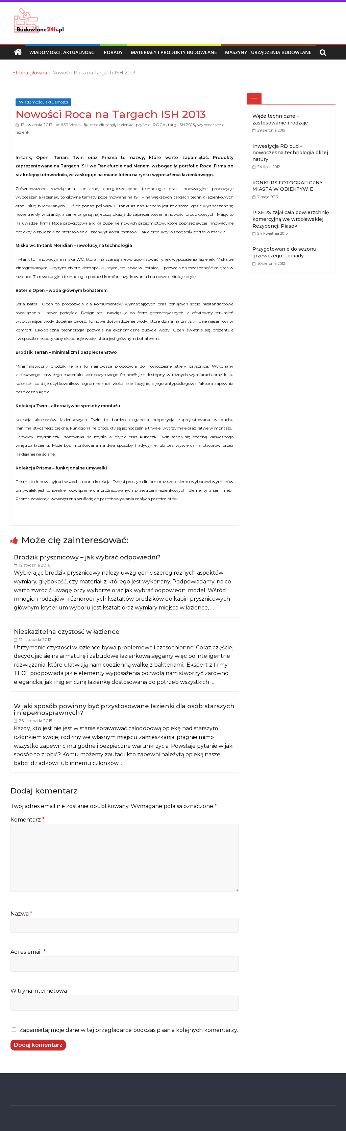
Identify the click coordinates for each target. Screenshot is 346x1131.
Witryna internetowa (38, 991)
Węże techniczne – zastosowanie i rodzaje (280, 119)
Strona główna (30, 73)
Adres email (28, 952)
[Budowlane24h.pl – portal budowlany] (17, 52)
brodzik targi (102, 124)
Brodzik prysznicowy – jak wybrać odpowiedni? (87, 557)
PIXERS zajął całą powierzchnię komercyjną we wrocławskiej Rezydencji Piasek (290, 219)
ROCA (159, 124)
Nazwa (21, 913)
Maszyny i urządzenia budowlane (268, 52)
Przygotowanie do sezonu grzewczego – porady (284, 252)
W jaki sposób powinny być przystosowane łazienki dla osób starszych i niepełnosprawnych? (124, 709)
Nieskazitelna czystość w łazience (67, 632)
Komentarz (27, 819)
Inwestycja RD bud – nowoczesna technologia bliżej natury (290, 152)
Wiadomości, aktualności (62, 52)
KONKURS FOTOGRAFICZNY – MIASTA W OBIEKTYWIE (289, 186)
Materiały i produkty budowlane (174, 52)
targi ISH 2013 (181, 124)
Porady (113, 52)
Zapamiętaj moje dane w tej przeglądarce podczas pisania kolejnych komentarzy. (128, 1030)
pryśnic (143, 124)
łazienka (125, 124)
